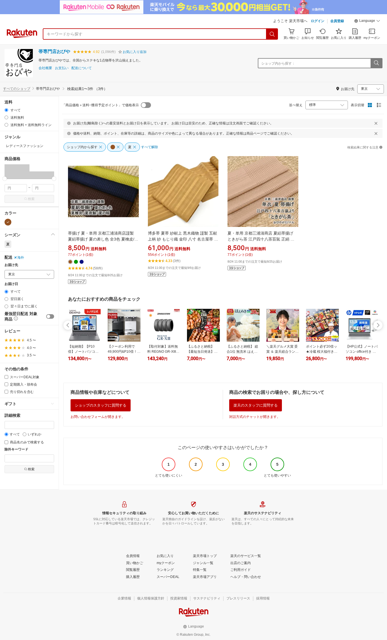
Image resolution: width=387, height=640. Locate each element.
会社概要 (45, 68)
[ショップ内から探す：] (376, 63)
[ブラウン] (8, 222)
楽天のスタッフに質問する (255, 405)
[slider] (5, 179)
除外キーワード (16, 449)
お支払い (62, 68)
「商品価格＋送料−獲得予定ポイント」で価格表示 (100, 105)
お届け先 (11, 265)
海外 (20, 258)
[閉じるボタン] (376, 123)
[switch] (50, 316)
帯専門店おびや (54, 51)
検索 (31, 199)
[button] (367, 22)
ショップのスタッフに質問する (100, 405)
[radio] (6, 110)
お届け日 (11, 284)
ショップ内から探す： (278, 63)
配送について (81, 68)
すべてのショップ (16, 89)
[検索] (272, 34)
